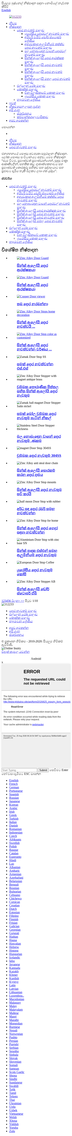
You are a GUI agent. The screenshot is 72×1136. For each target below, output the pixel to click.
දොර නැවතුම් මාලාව (30, 30)
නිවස (13, 23)
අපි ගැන (14, 110)
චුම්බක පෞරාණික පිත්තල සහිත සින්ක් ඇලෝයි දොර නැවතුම (38, 391)
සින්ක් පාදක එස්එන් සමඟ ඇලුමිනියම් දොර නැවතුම (37, 553)
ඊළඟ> (16, 600)
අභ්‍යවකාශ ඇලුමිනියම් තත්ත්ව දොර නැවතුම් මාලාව (44, 45)
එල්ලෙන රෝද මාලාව (31, 85)
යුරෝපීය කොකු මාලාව (40, 96)
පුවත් (12, 103)
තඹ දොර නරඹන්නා (32, 304)
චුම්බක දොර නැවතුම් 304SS (39, 456)
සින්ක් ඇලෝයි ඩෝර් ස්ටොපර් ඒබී (33, 591)
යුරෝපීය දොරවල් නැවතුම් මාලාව (47, 33)
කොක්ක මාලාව (27, 89)
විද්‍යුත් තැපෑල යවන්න (16, 651)
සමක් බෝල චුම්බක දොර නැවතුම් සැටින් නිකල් (36, 416)
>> (22, 600)
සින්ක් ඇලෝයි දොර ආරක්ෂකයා (32, 268)
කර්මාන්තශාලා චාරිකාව (32, 117)
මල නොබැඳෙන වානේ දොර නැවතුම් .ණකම (39, 438)
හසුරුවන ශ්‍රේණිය (28, 99)
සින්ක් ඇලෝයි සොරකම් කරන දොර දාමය (36, 472)
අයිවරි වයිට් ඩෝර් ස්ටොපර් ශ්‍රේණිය (40, 193)
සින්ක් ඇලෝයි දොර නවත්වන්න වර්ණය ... (34, 347)
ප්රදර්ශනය (24, 113)
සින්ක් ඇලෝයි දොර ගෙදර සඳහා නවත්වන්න (37, 530)
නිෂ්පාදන (15, 26)
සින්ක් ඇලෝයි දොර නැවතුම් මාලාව (40, 214)
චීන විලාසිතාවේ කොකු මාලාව (45, 92)
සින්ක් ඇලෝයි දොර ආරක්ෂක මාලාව (41, 210)
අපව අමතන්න (19, 120)
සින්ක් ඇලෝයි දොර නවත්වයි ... (32, 324)
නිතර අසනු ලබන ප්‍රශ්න (25, 106)
